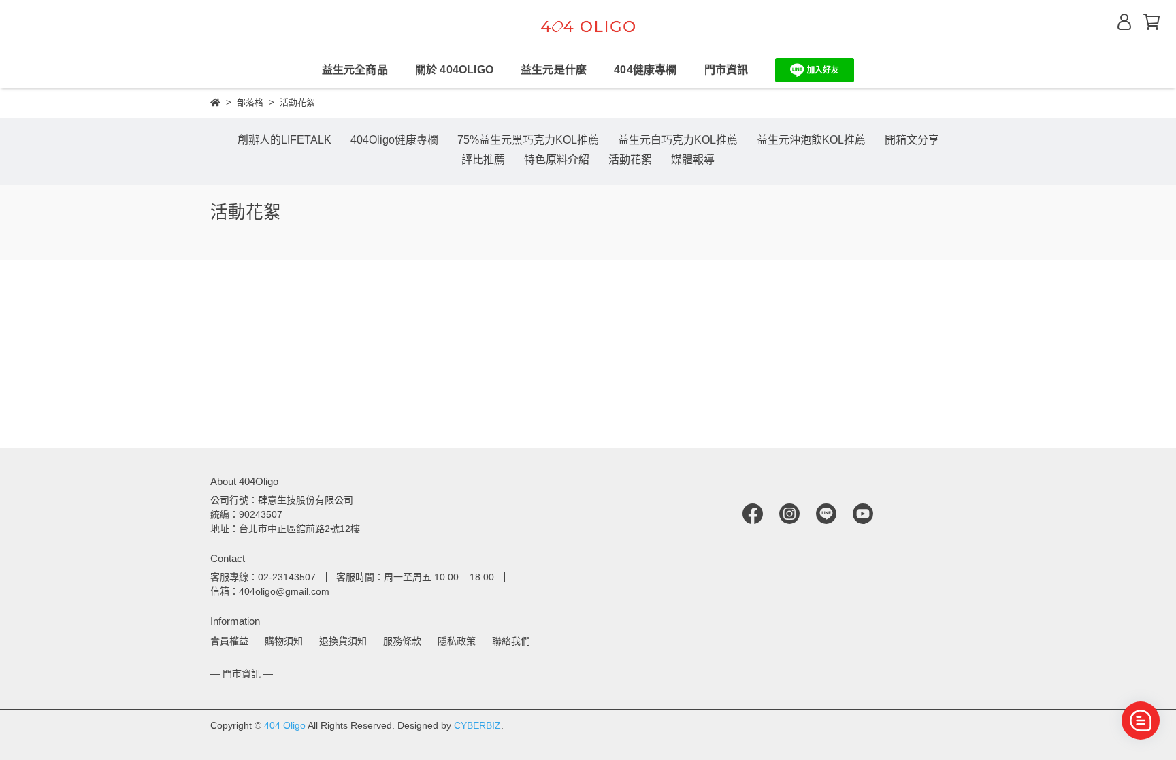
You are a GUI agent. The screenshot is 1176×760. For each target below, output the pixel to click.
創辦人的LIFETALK (284, 140)
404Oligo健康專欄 (394, 140)
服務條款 (402, 640)
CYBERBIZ (477, 725)
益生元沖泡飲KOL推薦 (811, 140)
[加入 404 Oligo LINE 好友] (814, 69)
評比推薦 (483, 159)
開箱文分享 (912, 140)
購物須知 (284, 640)
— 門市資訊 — (241, 673)
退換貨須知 (343, 640)
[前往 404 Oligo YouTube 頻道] (863, 513)
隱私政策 (457, 640)
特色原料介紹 (556, 159)
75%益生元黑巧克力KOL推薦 (528, 140)
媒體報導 (693, 159)
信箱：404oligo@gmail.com (269, 591)
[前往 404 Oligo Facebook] (752, 513)
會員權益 (229, 640)
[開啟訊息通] (1141, 720)
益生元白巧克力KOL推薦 (678, 140)
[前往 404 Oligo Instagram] (789, 513)
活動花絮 (630, 159)
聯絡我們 (511, 640)
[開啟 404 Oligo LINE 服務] (814, 70)
